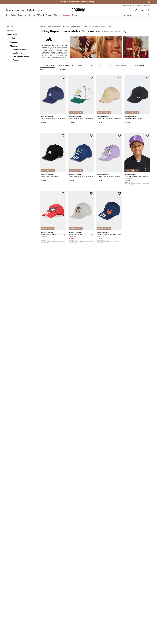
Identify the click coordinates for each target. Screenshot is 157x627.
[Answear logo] (78, 9)
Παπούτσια (22, 15)
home (39, 10)
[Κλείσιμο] (149, 2)
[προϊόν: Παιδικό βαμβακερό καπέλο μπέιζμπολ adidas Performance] (81, 210)
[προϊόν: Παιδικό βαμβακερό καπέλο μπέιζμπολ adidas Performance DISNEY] (137, 152)
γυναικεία (10, 10)
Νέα (7, 15)
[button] (47, 65)
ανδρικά (20, 10)
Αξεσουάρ (31, 15)
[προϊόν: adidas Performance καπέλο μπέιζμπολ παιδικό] (137, 94)
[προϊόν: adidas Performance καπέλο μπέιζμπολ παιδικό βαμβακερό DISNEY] (81, 152)
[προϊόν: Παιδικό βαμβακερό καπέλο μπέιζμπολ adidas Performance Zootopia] (109, 210)
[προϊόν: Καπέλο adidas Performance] (53, 152)
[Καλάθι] (149, 10)
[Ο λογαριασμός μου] (136, 10)
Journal (74, 15)
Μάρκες (57, 15)
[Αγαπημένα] (142, 10)
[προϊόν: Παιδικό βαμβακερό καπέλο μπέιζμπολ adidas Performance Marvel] (53, 210)
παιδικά (30, 10)
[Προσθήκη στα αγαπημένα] (63, 77)
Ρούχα (13, 15)
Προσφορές (66, 15)
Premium (49, 15)
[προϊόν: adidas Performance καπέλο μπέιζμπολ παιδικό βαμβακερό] (53, 94)
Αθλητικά (40, 15)
